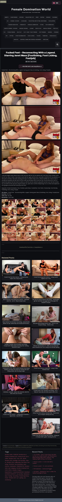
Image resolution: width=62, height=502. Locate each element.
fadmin (34, 61)
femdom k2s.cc (23, 454)
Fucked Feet (17, 447)
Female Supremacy (24, 476)
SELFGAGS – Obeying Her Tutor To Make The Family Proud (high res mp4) (44, 472)
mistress (7, 466)
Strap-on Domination (21, 35)
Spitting (11, 35)
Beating (42, 17)
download (26, 472)
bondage (15, 460)
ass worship (20, 474)
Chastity (14, 470)
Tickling (38, 35)
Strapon (19, 470)
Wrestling (45, 39)
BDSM (37, 17)
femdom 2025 (8, 460)
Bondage (48, 17)
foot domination (19, 464)
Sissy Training (42, 32)
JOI (18, 478)
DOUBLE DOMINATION (22, 468)
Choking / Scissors (14, 21)
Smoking (50, 32)
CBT (21, 458)
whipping (13, 468)
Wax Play (16, 39)
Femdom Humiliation (13, 24)
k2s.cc (27, 456)
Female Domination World (31, 9)
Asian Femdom (14, 17)
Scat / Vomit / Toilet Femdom (30, 32)
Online (6, 458)
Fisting (41, 24)
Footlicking (9, 447)
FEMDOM (31, 445)
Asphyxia (21, 17)
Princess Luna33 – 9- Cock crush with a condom (43, 462)
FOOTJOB (5, 447)
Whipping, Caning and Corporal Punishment (30, 39)
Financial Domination (33, 24)
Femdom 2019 (12, 478)
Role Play (19, 32)
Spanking (56, 32)
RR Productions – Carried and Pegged (42, 468)
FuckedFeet (23, 447)
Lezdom (31, 28)
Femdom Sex (23, 24)
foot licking (41, 445)
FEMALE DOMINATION (23, 445)
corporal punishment (18, 472)
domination (13, 466)
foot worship (47, 445)
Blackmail (55, 17)
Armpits (6, 17)
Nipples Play (38, 28)
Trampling (45, 35)
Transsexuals (53, 35)
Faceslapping (52, 21)
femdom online (9, 454)
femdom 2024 (10, 462)
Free (13, 447)
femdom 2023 (12, 458)
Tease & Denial (31, 35)
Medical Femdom (47, 28)
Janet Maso (29, 447)
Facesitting (15, 476)
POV (4, 32)
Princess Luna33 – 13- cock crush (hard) (43, 466)
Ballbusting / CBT (30, 17)
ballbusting (18, 462)
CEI (7, 21)
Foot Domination (50, 24)
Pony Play (55, 28)
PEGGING (11, 464)
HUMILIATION (21, 456)
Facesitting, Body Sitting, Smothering (37, 21)
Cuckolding (24, 21)
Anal (9, 468)
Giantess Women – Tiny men (10, 28)
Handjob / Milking (23, 28)
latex (25, 464)
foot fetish (35, 445)
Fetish (6, 478)
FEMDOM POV (20, 466)
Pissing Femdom (11, 32)
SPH (6, 35)
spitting (21, 478)
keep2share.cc (8, 472)
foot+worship (53, 445)
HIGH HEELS (8, 470)
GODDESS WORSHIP (10, 474)
